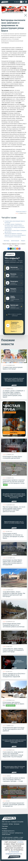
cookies (16, 837)
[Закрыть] (25, 15)
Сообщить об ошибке (17, 822)
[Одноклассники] (17, 249)
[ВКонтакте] (8, 249)
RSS (3, 822)
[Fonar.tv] (4, 2)
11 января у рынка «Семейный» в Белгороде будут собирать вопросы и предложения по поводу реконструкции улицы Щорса (15, 227)
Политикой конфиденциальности (13, 853)
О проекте (5, 824)
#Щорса (23, 240)
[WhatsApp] (13, 249)
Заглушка (16, 824)
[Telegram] (15, 249)
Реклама (4, 828)
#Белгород (6, 240)
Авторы (11, 824)
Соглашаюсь (14, 856)
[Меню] (26, 2)
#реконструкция (15, 240)
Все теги (7, 822)
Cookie (20, 842)
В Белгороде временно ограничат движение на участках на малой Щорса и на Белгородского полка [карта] (15, 235)
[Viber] (19, 249)
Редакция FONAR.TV (21, 211)
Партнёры (5, 826)
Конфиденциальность (8, 831)
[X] (11, 249)
